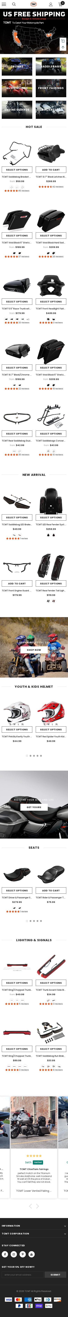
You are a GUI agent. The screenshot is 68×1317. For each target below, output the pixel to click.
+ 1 (28, 319)
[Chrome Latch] (14, 253)
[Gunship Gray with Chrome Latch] (22, 319)
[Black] (12, 187)
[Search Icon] (14, 4)
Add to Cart (51, 169)
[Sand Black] (22, 187)
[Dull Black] (14, 451)
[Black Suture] (20, 908)
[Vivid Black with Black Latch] (6, 319)
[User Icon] (51, 4)
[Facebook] (5, 1254)
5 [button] (41, 756)
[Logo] (34, 4)
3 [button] (34, 756)
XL (22, 724)
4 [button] (37, 756)
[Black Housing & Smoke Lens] (54, 1067)
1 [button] (27, 756)
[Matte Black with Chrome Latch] (17, 319)
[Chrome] (20, 451)
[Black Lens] (54, 1001)
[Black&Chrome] (17, 187)
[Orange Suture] (14, 908)
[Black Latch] (20, 253)
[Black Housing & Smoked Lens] (14, 1067)
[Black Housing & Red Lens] (9, 1067)
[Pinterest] (23, 1254)
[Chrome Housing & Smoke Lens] (59, 1067)
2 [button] (30, 756)
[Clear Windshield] (54, 319)
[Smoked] (14, 535)
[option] (17, 720)
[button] (31, 1206)
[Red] (20, 535)
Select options (17, 169)
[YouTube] (31, 1254)
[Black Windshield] (48, 319)
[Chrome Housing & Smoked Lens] (25, 1067)
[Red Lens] (12, 1001)
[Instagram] (14, 1254)
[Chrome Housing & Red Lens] (20, 1067)
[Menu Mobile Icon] (4, 4)
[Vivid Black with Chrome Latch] (12, 319)
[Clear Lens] (22, 1001)
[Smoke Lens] (17, 1001)
